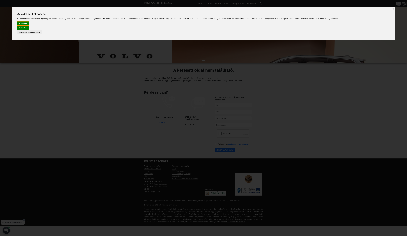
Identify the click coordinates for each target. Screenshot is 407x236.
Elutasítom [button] (23, 28)
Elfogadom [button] (23, 23)
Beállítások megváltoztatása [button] (29, 32)
